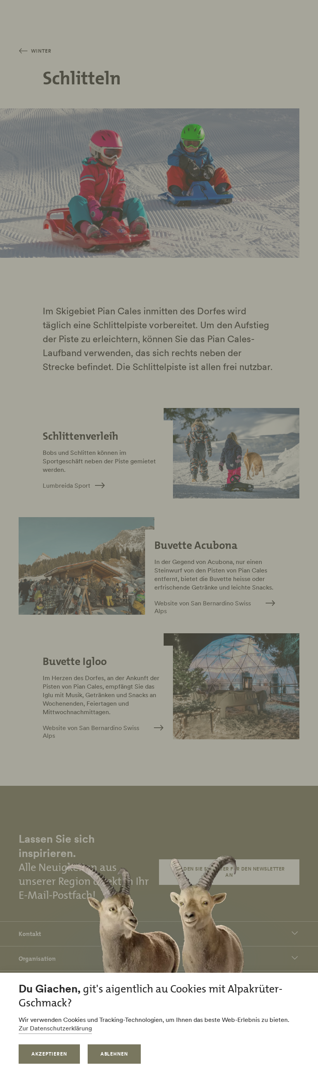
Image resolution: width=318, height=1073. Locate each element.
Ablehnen (114, 1054)
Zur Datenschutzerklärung (55, 1028)
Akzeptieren (49, 1054)
